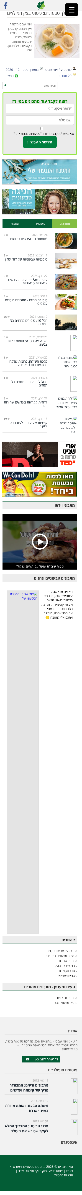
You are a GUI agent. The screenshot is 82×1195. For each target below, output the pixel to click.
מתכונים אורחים (68, 961)
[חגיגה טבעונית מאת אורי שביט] (40, 201)
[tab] (64, 223)
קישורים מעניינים (67, 976)
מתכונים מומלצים (67, 998)
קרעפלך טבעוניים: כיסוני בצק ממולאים (41, 13)
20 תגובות (65, 76)
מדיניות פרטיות (63, 1175)
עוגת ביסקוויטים (68, 971)
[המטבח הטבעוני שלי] (40, 171)
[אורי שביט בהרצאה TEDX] (40, 454)
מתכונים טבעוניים (34, 1166)
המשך (10, 76)
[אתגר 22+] (40, 484)
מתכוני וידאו (65, 505)
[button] (5, 85)
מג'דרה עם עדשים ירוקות (62, 951)
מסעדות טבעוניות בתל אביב (61, 956)
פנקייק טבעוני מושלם (65, 1003)
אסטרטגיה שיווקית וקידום (47, 1171)
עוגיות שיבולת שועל (66, 966)
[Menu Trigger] (71, 9)
